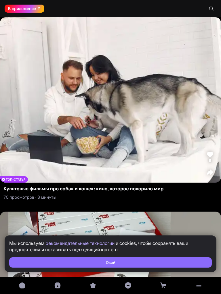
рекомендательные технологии (80, 243)
